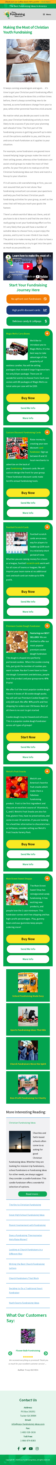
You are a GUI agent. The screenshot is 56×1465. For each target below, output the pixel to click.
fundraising (16, 468)
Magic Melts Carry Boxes (18, 333)
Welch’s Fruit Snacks (16, 771)
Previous (10, 1353)
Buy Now (28, 492)
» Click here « (45, 1)
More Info (28, 418)
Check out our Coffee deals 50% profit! (28, 1)
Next (46, 1353)
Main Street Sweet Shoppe (19, 878)
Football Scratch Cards (17, 527)
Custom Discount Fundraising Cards (23, 432)
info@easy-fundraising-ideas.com (28, 1424)
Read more (32, 1194)
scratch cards (33, 563)
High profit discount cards (26, 310)
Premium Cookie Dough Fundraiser (23, 626)
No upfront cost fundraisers (26, 298)
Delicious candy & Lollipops (26, 321)
